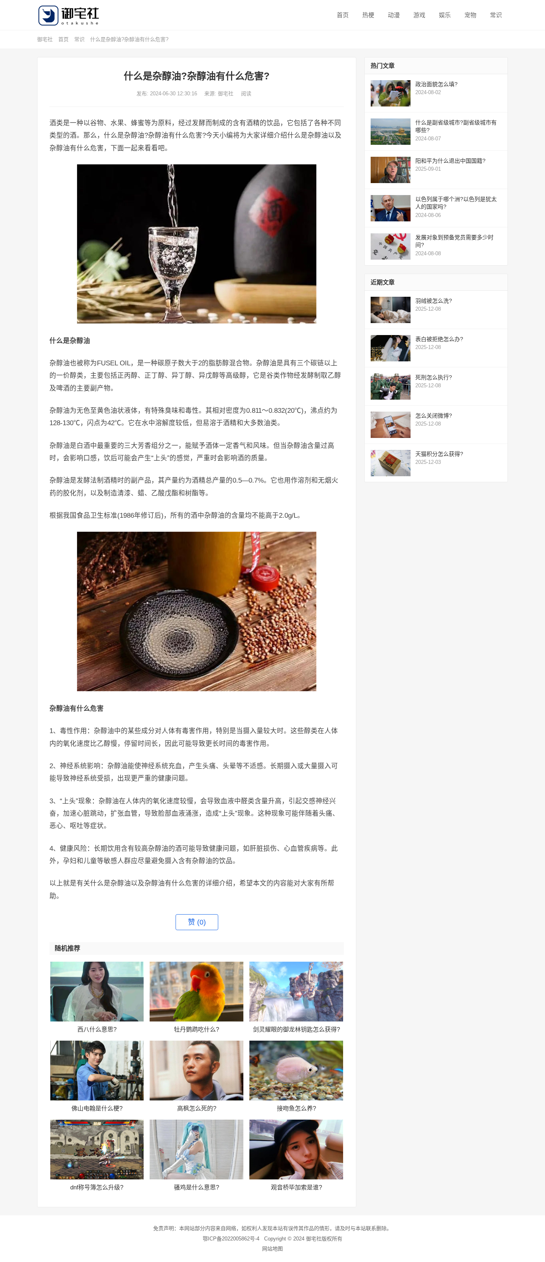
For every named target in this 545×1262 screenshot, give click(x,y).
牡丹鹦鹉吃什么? (196, 1029)
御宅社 (45, 39)
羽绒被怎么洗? (433, 301)
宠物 (469, 15)
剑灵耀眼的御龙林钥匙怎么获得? (296, 1029)
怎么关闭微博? (433, 415)
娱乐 (444, 15)
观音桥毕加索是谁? (296, 1187)
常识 (495, 15)
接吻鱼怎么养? (296, 1108)
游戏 (418, 15)
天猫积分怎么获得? (439, 454)
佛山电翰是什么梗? (96, 1108)
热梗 (367, 15)
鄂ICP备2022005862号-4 (231, 1239)
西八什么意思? (97, 1029)
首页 (342, 15)
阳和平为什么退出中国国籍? (450, 161)
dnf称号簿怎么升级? (96, 1187)
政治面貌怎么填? (436, 84)
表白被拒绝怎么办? (439, 339)
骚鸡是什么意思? (196, 1187)
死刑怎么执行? (433, 377)
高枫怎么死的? (196, 1108)
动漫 (393, 15)
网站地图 (272, 1249)
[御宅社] (70, 15)
